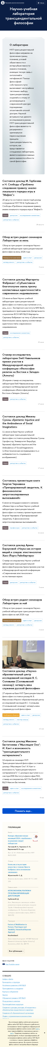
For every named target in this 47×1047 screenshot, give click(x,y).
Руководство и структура (11, 982)
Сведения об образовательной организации (18, 1013)
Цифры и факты (7, 979)
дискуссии (13, 215)
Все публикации (15, 951)
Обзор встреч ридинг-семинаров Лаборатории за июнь (22, 238)
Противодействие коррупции (12, 1004)
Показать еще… (23, 811)
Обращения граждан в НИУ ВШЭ (14, 998)
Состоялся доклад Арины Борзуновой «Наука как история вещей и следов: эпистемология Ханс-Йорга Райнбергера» (21, 550)
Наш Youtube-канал (12, 964)
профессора (14, 528)
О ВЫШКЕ (6, 975)
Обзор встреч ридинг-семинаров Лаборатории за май (22, 601)
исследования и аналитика (29, 215)
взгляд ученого (8, 262)
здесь (37, 1029)
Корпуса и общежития (10, 992)
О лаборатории (19, 45)
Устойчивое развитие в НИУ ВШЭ (14, 985)
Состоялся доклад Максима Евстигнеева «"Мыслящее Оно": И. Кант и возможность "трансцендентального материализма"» (21, 748)
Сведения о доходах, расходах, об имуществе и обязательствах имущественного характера (19, 1008)
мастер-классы (22, 719)
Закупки (5, 995)
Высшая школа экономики (14, 3)
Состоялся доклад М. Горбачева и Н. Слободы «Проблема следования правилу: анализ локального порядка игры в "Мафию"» (21, 188)
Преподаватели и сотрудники (12, 988)
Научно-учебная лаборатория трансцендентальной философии (23, 15)
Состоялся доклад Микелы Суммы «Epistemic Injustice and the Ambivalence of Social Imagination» (20, 422)
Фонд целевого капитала (11, 1001)
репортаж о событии (11, 220)
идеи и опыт (27, 258)
